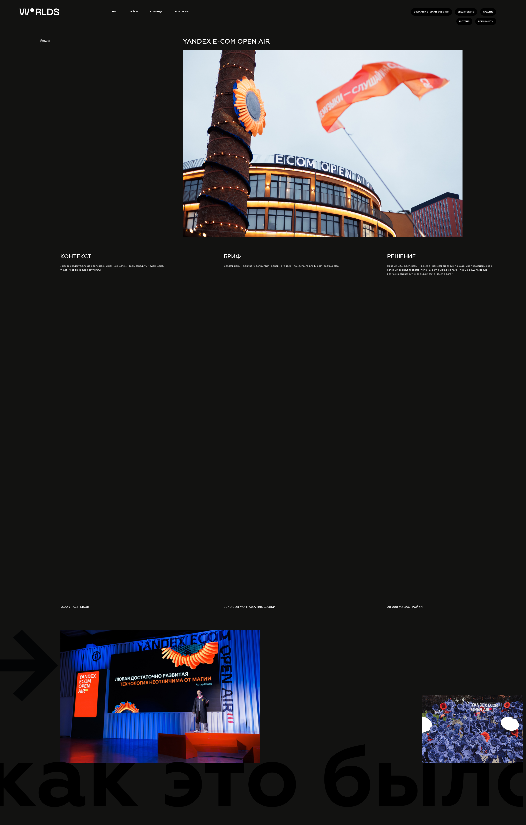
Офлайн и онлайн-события (431, 12)
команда (156, 11)
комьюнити (485, 21)
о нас (113, 11)
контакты (181, 11)
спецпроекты (466, 12)
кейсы (133, 11)
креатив (488, 12)
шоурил (464, 21)
